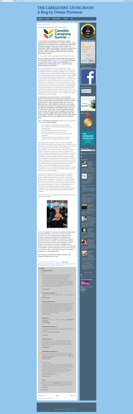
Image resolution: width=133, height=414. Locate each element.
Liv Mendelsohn (41, 265)
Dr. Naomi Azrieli (46, 68)
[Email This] (62, 262)
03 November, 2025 (46, 376)
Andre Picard (45, 144)
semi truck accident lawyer (48, 301)
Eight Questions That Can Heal (90, 229)
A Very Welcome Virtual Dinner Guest (90, 252)
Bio (72, 18)
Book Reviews (56, 18)
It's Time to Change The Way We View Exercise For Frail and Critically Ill (88, 195)
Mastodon (83, 291)
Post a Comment (44, 389)
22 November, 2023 (46, 297)
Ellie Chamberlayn (46, 339)
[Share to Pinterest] (67, 262)
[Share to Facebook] (66, 262)
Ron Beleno (53, 265)
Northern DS (45, 317)
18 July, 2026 (45, 387)
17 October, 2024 (45, 347)
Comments (84, 92)
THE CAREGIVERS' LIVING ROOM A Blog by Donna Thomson (65, 10)
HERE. (50, 196)
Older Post (73, 395)
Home (57, 395)
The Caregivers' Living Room (48, 293)
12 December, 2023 (46, 322)
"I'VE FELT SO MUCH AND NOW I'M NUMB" (88, 263)
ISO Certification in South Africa (49, 351)
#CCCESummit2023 (45, 263)
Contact (66, 18)
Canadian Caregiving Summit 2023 (68, 263)
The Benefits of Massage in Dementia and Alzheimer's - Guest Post (90, 164)
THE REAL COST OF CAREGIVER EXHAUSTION (91, 241)
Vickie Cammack (59, 265)
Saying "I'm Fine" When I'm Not (90, 175)
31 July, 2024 (45, 335)
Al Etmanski (69, 242)
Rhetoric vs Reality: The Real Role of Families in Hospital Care (91, 218)
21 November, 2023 (46, 289)
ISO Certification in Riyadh (54, 332)
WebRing (90, 272)
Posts (83, 90)
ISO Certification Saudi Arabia (48, 326)
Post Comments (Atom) (48, 398)
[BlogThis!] (63, 262)
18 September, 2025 (46, 358)
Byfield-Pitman (65, 228)
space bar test (56, 383)
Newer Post (41, 395)
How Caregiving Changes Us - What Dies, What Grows (90, 206)
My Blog (40, 18)
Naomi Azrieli (47, 265)
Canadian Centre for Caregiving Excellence (52, 71)
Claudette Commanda (58, 60)
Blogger (77, 409)
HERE (57, 251)
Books (47, 18)
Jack (43, 380)
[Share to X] (64, 262)
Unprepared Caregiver (47, 270)
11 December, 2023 (46, 314)
